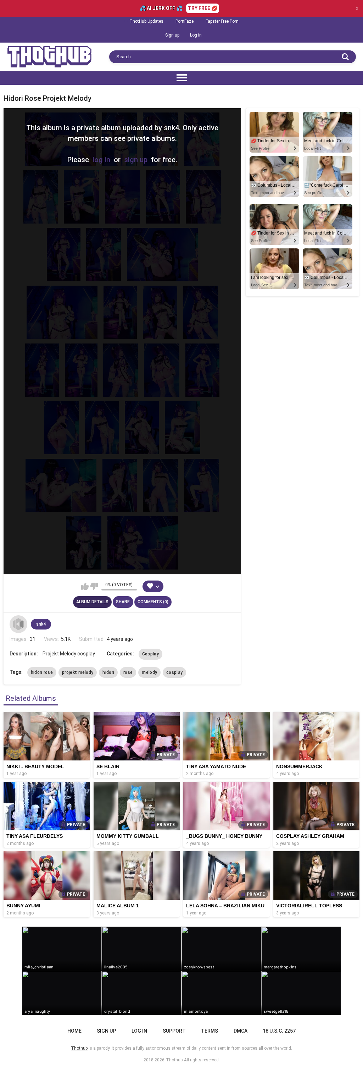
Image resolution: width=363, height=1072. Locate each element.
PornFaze (184, 21)
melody (149, 672)
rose (128, 672)
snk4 (41, 624)
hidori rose (42, 672)
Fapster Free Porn (222, 21)
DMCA (240, 1031)
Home (74, 1031)
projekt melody (77, 672)
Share (123, 601)
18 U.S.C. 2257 (279, 1031)
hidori (108, 672)
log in (101, 159)
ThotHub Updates (146, 21)
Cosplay (150, 654)
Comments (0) (153, 601)
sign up (135, 159)
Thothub (174, 1059)
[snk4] (18, 624)
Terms (209, 1031)
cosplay (174, 672)
